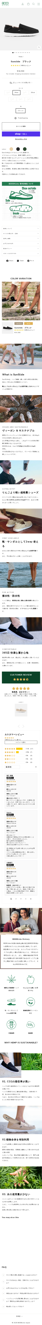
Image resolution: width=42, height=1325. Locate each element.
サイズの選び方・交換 (10, 233)
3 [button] (20, 899)
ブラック (21, 111)
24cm (16, 92)
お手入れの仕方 (8, 243)
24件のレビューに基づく (13, 740)
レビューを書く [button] (21, 742)
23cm (8, 92)
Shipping (18, 74)
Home (20, 57)
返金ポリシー (7, 248)
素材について (7, 228)
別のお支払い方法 (21, 139)
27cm (12, 99)
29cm (29, 99)
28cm (21, 99)
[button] (15, 65)
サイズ (21, 88)
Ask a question (9, 253)
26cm (33, 92)
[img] (21, 679)
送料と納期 (7, 238)
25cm (25, 92)
